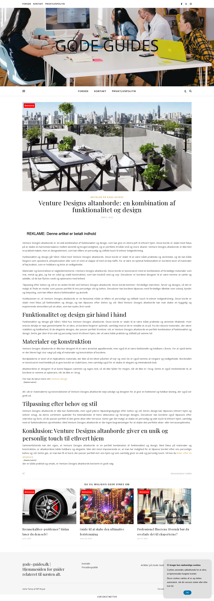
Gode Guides (107, 45)
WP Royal (40, 589)
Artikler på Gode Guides (107, 197)
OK (187, 592)
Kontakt (38, 4)
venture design (59, 378)
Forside (26, 4)
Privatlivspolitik (55, 4)
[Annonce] (49, 523)
